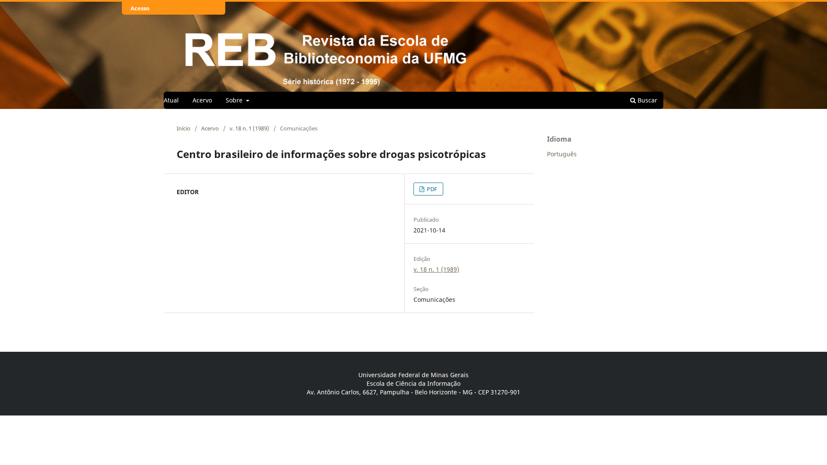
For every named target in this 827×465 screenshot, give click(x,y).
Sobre (235, 100)
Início (183, 128)
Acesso (140, 8)
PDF (431, 189)
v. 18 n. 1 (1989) (249, 128)
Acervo (202, 100)
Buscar (646, 100)
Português (562, 154)
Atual (171, 100)
